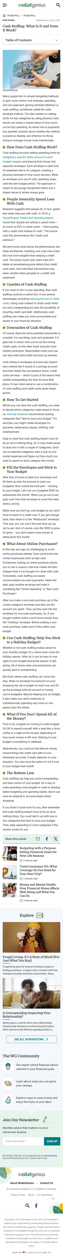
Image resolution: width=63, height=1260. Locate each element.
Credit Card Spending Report (28, 218)
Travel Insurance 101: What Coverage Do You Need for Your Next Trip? (38, 870)
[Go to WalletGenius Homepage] (31, 5)
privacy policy (50, 1155)
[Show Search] (58, 5)
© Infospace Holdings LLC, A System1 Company (31, 1189)
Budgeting (13, 15)
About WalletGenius (22, 1183)
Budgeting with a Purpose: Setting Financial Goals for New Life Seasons (38, 852)
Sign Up (52, 1141)
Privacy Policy (18, 1194)
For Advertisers (45, 1194)
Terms (31, 1194)
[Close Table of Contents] (56, 40)
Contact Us (46, 1183)
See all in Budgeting (29, 1039)
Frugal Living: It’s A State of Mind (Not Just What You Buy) (31, 958)
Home (4, 15)
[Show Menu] (5, 5)
